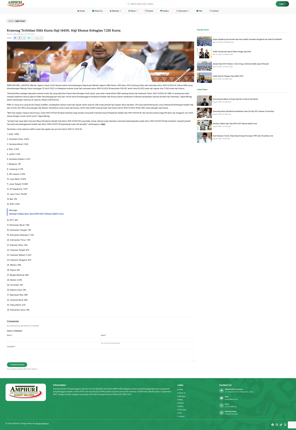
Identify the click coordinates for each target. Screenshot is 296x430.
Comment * (11, 346)
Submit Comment (17, 365)
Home (82, 11)
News (133, 11)
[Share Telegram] (29, 38)
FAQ (200, 11)
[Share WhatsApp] (24, 38)
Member (115, 11)
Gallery (166, 11)
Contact (215, 11)
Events (150, 11)
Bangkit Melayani (42, 423)
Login (281, 4)
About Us (98, 11)
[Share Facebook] (15, 38)
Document (183, 11)
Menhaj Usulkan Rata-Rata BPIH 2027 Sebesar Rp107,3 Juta (36, 214)
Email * (103, 335)
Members (182, 396)
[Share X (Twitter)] (20, 38)
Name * (10, 335)
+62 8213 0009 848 (231, 414)
